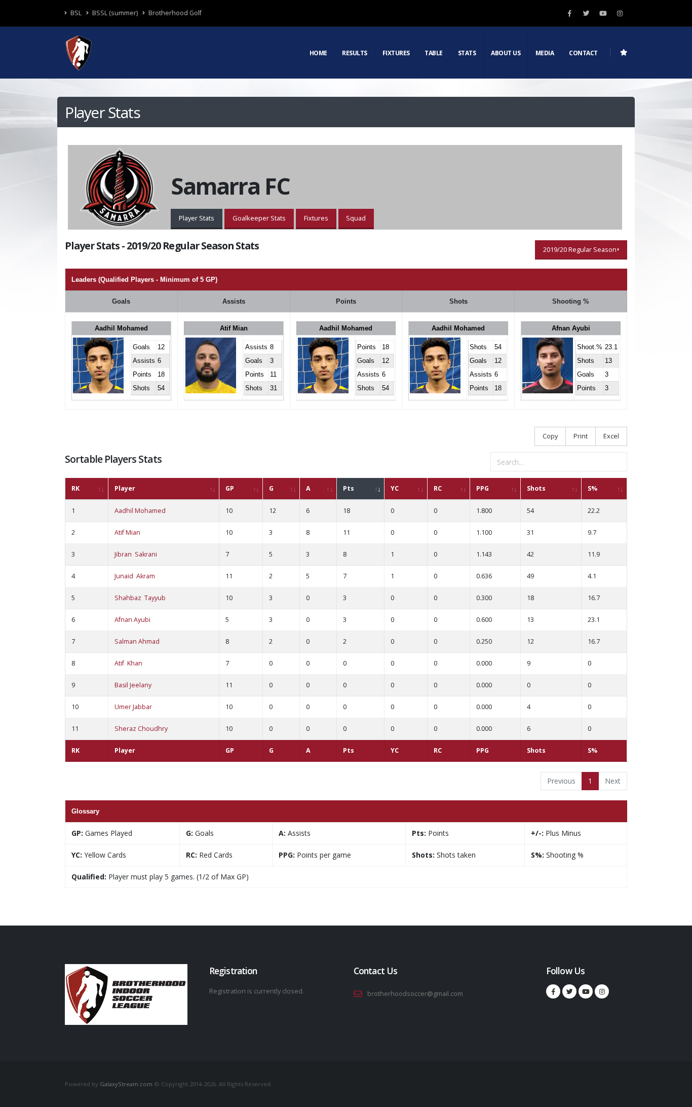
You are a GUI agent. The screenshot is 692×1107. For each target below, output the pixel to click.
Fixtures (396, 53)
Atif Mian (234, 328)
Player (124, 488)
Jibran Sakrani (135, 554)
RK (75, 488)
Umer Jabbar (133, 707)
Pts (348, 488)
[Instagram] (619, 13)
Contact (583, 53)
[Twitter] (586, 13)
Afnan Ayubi (571, 328)
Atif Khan (128, 663)
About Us (505, 53)
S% (592, 488)
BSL (75, 13)
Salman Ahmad (137, 641)
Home (318, 53)
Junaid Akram (134, 576)
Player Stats (196, 218)
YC (395, 488)
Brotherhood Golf (174, 13)
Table (434, 53)
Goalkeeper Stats (259, 218)
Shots (536, 488)
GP (229, 488)
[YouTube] (603, 13)
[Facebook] (569, 13)
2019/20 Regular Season (580, 249)
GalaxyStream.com (127, 1084)
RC (438, 488)
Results (354, 53)
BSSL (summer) (114, 13)
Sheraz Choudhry (141, 728)
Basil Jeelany (132, 685)
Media (544, 53)
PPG (482, 488)
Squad (356, 218)
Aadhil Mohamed (121, 328)
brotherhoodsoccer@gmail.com (415, 993)
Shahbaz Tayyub (140, 598)
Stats (467, 53)
